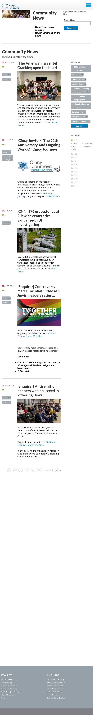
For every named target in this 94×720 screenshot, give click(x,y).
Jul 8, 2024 (8, 211)
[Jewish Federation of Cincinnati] (11, 6)
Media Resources (53, 695)
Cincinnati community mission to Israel (80, 90)
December (88, 146)
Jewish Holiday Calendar (56, 689)
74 (52, 470)
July (74, 149)
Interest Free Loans (8, 695)
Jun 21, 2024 (8, 286)
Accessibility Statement (56, 683)
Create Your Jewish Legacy (11, 692)
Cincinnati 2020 (79, 79)
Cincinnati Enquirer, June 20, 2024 (36, 335)
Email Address (69, 20)
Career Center (6, 680)
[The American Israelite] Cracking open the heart (37, 65)
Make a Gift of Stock (54, 692)
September (89, 143)
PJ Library (4, 698)
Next (60, 470)
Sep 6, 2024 (8, 140)
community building (81, 121)
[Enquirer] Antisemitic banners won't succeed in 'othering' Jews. (38, 390)
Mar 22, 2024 (9, 385)
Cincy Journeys (7, 158)
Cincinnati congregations (81, 98)
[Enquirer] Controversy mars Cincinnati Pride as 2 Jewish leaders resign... (38, 290)
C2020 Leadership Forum (81, 68)
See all (79, 126)
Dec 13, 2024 (9, 62)
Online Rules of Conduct (56, 698)
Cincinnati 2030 (79, 84)
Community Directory (9, 689)
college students (79, 117)
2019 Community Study (55, 680)
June (74, 146)
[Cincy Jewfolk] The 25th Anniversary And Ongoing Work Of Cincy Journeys (38, 144)
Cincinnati (77, 75)
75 (57, 470)
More (47, 470)
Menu (88, 5)
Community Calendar (9, 686)
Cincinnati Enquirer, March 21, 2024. (36, 443)
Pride (6, 302)
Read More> (53, 196)
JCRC (6, 79)
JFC (6, 75)
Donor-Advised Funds (55, 686)
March (75, 143)
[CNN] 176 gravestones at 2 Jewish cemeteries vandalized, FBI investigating (38, 218)
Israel (6, 152)
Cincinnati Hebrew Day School (81, 105)
